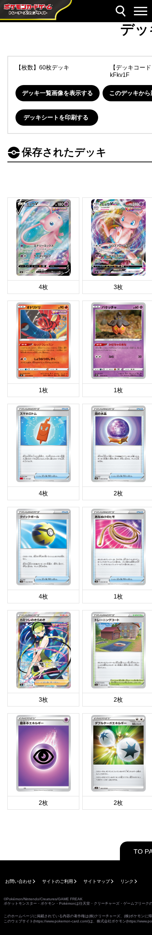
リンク (127, 881)
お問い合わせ (18, 881)
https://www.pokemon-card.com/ (61, 921)
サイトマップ (96, 881)
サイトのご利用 (57, 881)
